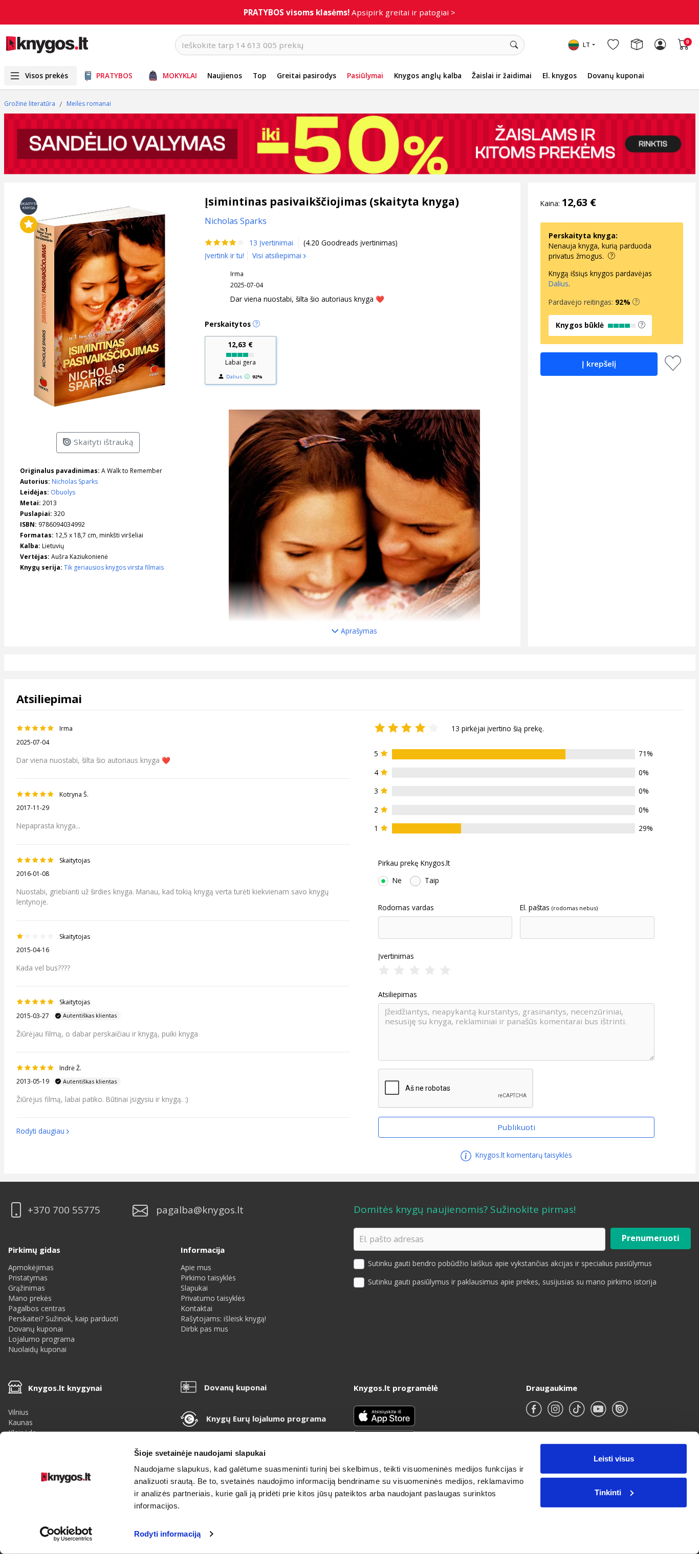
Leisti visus (614, 1458)
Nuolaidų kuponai (37, 1349)
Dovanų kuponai (615, 75)
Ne (397, 880)
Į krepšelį (599, 363)
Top (259, 75)
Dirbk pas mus (204, 1329)
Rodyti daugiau (40, 1131)
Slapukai (194, 1288)
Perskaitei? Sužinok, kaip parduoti (63, 1318)
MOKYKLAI (180, 75)
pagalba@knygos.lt (200, 1210)
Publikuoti (516, 1127)
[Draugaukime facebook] (534, 1413)
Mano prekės (30, 1298)
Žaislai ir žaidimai (502, 75)
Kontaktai (196, 1308)
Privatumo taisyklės (213, 1298)
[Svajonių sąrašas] (613, 45)
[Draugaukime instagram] (556, 1413)
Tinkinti (608, 1492)
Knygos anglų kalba (428, 75)
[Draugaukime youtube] (599, 1413)
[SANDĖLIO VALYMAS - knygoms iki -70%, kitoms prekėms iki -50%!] (349, 144)
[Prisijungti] (660, 45)
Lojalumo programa (41, 1339)
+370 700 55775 (64, 1210)
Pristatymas (28, 1277)
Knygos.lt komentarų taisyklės (522, 1155)
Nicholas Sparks (75, 481)
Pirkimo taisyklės (208, 1277)
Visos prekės (46, 75)
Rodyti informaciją (167, 1533)
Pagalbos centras (36, 1308)
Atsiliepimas (397, 994)
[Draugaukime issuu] (619, 1413)
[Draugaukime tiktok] (577, 1413)
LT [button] (586, 44)
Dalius (234, 376)
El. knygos (559, 75)
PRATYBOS (114, 75)
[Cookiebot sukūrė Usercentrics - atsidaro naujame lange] (66, 1534)
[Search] (514, 45)
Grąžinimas (26, 1288)
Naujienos (224, 75)
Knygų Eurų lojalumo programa (266, 1418)
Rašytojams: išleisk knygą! (223, 1318)
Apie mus (196, 1267)
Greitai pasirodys (306, 75)
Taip (432, 880)
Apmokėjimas (31, 1267)
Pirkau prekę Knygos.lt (414, 863)
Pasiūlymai (365, 75)
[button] (636, 302)
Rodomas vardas (406, 907)
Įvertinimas (396, 956)
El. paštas (535, 907)
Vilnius (18, 1412)
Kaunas (20, 1422)
